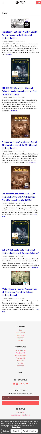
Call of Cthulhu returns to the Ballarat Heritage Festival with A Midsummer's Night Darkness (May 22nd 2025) (18, 196)
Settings (6, 431)
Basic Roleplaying (20, 355)
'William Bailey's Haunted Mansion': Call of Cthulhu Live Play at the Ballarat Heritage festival (19, 292)
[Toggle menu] (2, 2)
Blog (20, 330)
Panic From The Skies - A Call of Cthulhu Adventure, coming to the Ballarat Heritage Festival (19, 35)
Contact (20, 340)
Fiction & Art (20, 363)
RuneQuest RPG (20, 353)
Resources (20, 338)
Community (20, 335)
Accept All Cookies (29, 431)
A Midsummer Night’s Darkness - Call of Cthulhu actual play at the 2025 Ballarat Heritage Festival (19, 145)
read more (9, 54)
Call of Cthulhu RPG (20, 350)
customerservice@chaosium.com (20, 415)
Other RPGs (20, 360)
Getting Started (20, 332)
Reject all (16, 431)
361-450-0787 (20, 412)
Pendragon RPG (20, 358)
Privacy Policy (16, 427)
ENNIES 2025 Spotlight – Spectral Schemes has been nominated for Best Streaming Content (19, 91)
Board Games (20, 365)
